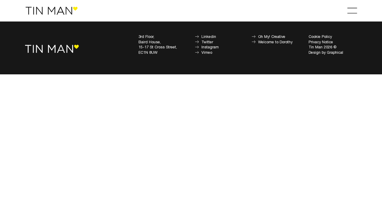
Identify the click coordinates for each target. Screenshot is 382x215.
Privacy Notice (321, 42)
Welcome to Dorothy (275, 42)
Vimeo (206, 53)
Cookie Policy (320, 37)
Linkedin (208, 37)
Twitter (207, 42)
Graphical (335, 53)
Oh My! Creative (271, 37)
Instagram (210, 47)
